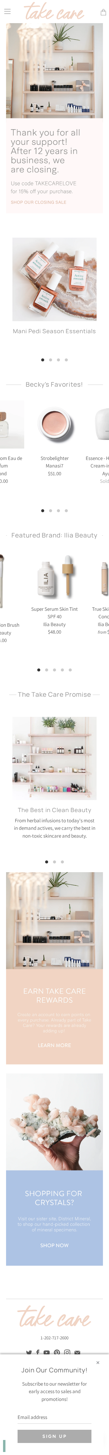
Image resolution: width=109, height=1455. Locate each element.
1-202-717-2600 (54, 1338)
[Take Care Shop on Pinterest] (57, 1353)
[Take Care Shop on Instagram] (67, 1353)
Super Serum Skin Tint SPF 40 (54, 575)
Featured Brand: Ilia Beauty (54, 535)
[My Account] (5, 11)
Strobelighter (54, 424)
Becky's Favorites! (54, 384)
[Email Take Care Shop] (77, 1353)
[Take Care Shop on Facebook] (37, 1353)
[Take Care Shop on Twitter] (29, 1353)
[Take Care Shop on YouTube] (47, 1353)
